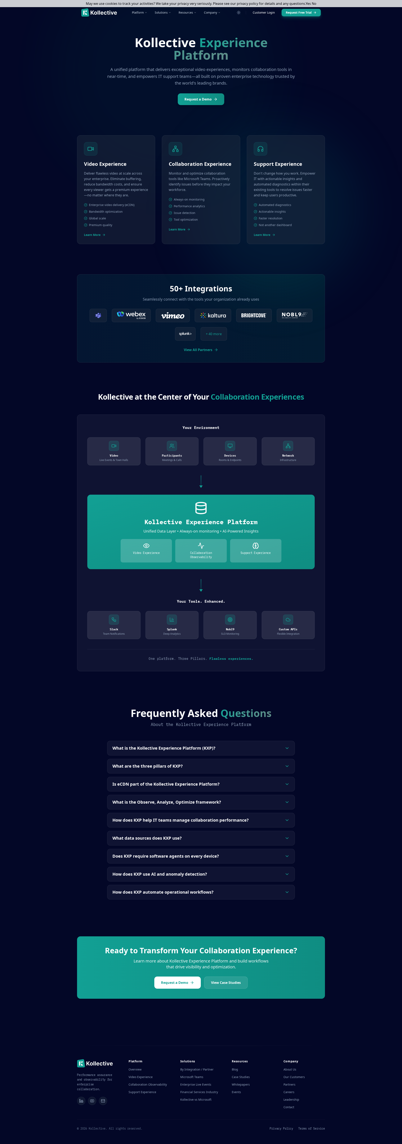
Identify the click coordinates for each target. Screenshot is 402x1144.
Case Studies (241, 1077)
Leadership (291, 1100)
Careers (288, 1092)
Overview (135, 1069)
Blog (235, 1069)
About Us (289, 1069)
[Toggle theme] (238, 12)
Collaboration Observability (148, 1084)
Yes (308, 3)
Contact (288, 1107)
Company (210, 12)
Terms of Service (311, 1128)
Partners (289, 1084)
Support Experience (142, 1092)
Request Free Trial (299, 12)
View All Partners (198, 349)
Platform (138, 12)
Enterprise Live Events (195, 1084)
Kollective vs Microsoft (195, 1100)
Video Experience (141, 1077)
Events (236, 1092)
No (314, 3)
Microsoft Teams (191, 1077)
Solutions (161, 12)
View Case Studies (226, 982)
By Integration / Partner (197, 1069)
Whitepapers (241, 1084)
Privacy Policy (281, 1128)
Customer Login (264, 12)
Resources (186, 12)
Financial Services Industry (199, 1092)
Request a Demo (198, 99)
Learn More (92, 235)
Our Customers (294, 1077)
